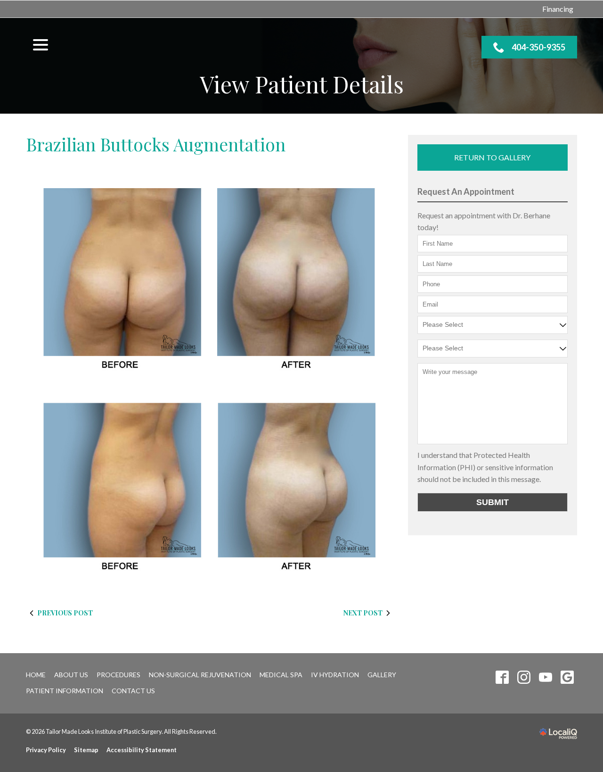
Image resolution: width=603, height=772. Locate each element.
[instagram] (523, 677)
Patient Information (64, 691)
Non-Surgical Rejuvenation (200, 675)
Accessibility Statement (141, 750)
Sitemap (86, 750)
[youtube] (545, 677)
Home (36, 675)
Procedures (118, 675)
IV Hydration (335, 675)
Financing (557, 8)
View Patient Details (302, 84)
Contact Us (133, 691)
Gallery (381, 675)
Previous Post (65, 612)
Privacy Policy (46, 750)
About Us (71, 675)
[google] (567, 677)
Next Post (363, 612)
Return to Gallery (492, 157)
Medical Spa (281, 675)
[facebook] (502, 677)
